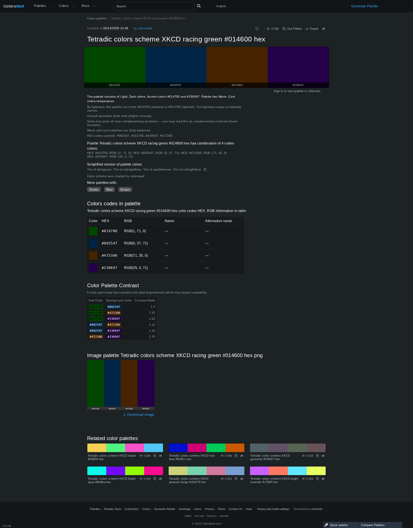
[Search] (198, 6)
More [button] (85, 6)
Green (94, 189)
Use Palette (293, 28)
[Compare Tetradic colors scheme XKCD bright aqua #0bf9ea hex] (160, 478)
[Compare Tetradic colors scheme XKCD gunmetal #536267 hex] (323, 455)
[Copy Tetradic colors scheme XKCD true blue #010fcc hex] (236, 455)
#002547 (93, 240)
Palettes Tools (112, 509)
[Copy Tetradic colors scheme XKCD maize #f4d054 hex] (155, 455)
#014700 (93, 228)
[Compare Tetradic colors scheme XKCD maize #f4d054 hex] (160, 455)
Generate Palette (364, 6)
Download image (140, 414)
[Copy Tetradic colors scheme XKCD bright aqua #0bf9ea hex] (155, 478)
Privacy (209, 509)
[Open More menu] (51, 6)
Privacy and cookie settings (273, 509)
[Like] (256, 29)
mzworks (317, 509)
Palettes (40, 6)
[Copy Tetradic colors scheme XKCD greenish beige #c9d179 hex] (236, 478)
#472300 (93, 253)
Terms (221, 509)
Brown (125, 189)
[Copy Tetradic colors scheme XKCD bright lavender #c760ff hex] (317, 478)
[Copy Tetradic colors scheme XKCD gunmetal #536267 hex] (317, 455)
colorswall (145, 28)
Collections (132, 509)
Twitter (188, 516)
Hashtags (185, 509)
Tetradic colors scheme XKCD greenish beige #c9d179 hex (189, 480)
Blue (109, 189)
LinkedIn (224, 516)
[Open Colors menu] (73, 6)
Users (198, 509)
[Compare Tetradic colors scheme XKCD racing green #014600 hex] (324, 29)
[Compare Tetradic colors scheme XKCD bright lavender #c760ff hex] (323, 478)
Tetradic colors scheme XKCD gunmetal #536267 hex (270, 457)
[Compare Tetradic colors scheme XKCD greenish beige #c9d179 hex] (242, 478)
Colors (13, 6)
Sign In (278, 91)
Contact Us (235, 509)
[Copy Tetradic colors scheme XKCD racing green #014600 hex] (205, 169)
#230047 (93, 265)
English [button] (221, 6)
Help (249, 509)
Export (313, 28)
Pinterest (212, 516)
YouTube (199, 516)
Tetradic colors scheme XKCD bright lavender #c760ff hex (274, 480)
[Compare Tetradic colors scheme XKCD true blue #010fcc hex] (242, 455)
